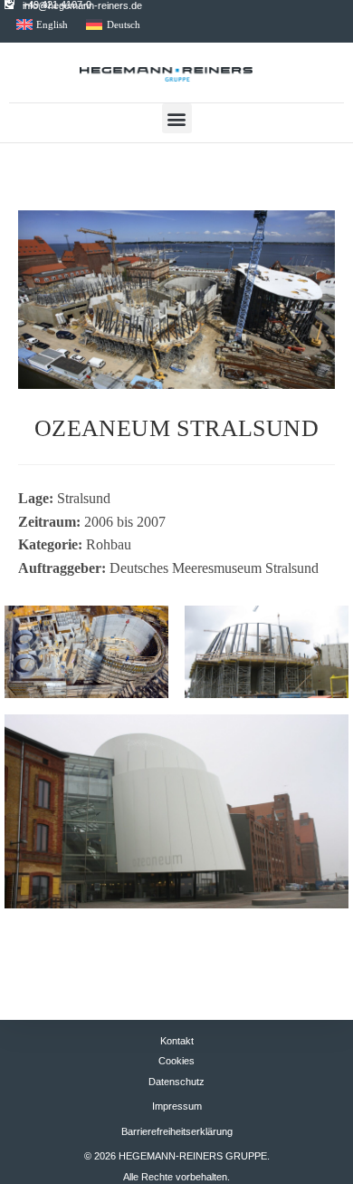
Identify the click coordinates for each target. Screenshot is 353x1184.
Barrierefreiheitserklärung (177, 1131)
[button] (177, 118)
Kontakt (177, 1040)
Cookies (176, 1060)
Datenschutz (176, 1081)
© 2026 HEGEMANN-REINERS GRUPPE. (177, 1155)
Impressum (177, 1106)
